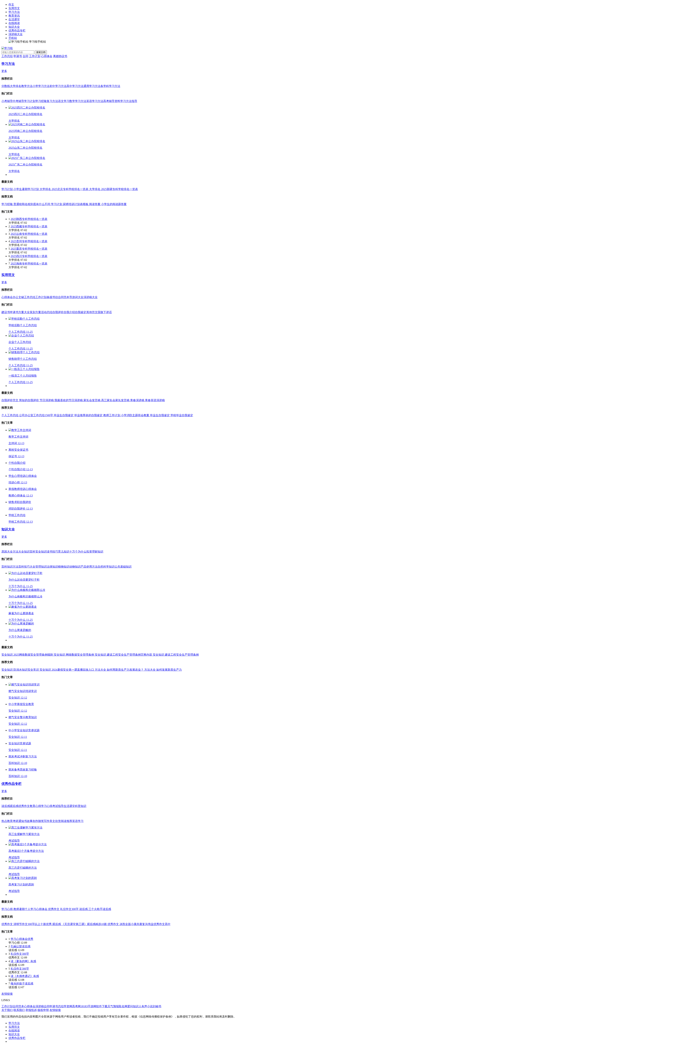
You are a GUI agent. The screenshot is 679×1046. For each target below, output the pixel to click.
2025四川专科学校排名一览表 (29, 256)
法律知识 (52, 566)
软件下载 (102, 1006)
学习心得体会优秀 (22, 938)
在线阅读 (14, 23)
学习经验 (41, 101)
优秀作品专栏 (16, 30)
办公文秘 (18, 297)
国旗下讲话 (105, 312)
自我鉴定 (80, 312)
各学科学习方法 (110, 86)
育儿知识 (63, 551)
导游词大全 (76, 297)
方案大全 (24, 312)
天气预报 (113, 1006)
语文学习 (63, 101)
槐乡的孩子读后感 (22, 983)
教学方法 (27, 86)
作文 (11, 4)
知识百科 (29, 551)
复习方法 (52, 101)
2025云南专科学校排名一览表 (29, 233)
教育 (10, 821)
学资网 (68, 1006)
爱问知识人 (134, 1006)
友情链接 (7, 993)
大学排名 (15, 86)
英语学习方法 (94, 101)
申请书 (17, 56)
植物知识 (63, 566)
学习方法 (14, 11)
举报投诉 (31, 1010)
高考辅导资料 (111, 101)
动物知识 (75, 566)
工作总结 (7, 56)
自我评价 (58, 312)
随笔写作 (44, 821)
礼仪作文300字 (20, 953)
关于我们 (7, 1010)
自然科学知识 (106, 566)
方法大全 (18, 551)
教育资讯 (14, 15)
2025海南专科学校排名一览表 (29, 263)
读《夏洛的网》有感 (23, 961)
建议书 (5, 312)
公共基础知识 (123, 566)
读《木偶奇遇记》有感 (25, 976)
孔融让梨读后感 (20, 946)
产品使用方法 (89, 566)
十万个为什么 (77, 551)
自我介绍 (69, 312)
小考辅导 (7, 101)
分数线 (5, 86)
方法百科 (18, 566)
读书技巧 (52, 551)
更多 (4, 70)
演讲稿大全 (15, 34)
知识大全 (14, 26)
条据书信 (52, 297)
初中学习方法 (58, 86)
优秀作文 (24, 805)
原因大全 (7, 551)
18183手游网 (88, 1006)
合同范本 (63, 297)
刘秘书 (157, 1006)
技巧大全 (29, 566)
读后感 (5, 805)
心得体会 (46, 56)
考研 (15, 821)
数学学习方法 (77, 101)
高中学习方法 (74, 86)
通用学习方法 (91, 86)
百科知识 (7, 566)
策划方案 (35, 312)
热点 (4, 821)
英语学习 (77, 821)
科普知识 (80, 805)
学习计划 (29, 101)
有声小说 (147, 1006)
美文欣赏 (55, 821)
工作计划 (34, 56)
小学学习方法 (41, 86)
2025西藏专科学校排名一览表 (29, 226)
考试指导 (58, 805)
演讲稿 (39, 1006)
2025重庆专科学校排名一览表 (29, 248)
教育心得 (35, 805)
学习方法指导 (128, 101)
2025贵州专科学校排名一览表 (29, 241)
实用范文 (14, 8)
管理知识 (41, 566)
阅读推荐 (66, 821)
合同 (25, 56)
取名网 (123, 1006)
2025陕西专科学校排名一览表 (29, 218)
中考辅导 (18, 101)
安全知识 (41, 551)
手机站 (12, 37)
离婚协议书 (60, 56)
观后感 (14, 805)
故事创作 (32, 821)
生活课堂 (14, 19)
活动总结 (46, 312)
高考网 (76, 1006)
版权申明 (43, 1010)
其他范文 (92, 312)
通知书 (22, 821)
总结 (61, 1006)
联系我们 (19, 1010)
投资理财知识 (94, 551)
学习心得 (46, 805)
